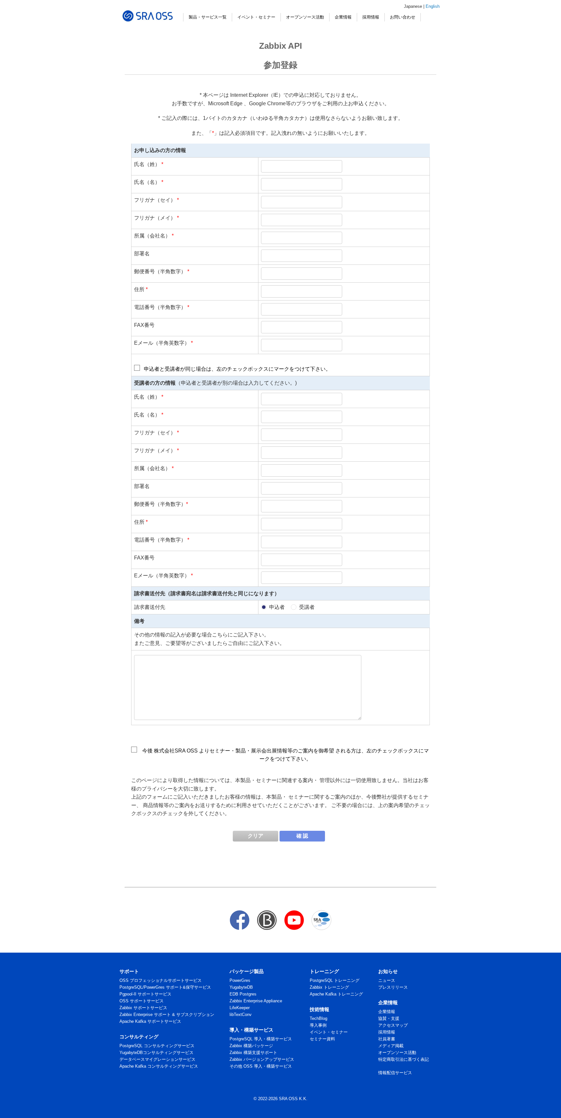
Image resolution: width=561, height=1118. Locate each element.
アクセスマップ (393, 1025)
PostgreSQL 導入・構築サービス (261, 1038)
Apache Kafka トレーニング (336, 994)
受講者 (307, 607)
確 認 (302, 836)
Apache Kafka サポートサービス (150, 1021)
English (433, 6)
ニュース (386, 980)
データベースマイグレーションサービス (157, 1059)
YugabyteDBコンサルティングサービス (156, 1052)
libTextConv (241, 1014)
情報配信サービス (395, 1072)
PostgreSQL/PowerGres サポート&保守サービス (165, 987)
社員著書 (386, 1038)
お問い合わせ (402, 17)
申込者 (277, 607)
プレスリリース (393, 987)
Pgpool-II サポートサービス (145, 994)
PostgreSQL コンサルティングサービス (156, 1045)
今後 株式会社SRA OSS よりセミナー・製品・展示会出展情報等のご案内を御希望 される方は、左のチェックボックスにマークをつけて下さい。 (285, 755)
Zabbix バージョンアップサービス (262, 1059)
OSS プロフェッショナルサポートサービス (160, 980)
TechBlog (318, 1018)
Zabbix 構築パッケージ (251, 1045)
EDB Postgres (243, 994)
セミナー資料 (322, 1038)
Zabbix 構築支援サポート (253, 1052)
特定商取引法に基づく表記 (403, 1059)
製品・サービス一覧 (208, 17)
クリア (255, 836)
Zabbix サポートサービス (143, 1007)
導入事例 (318, 1025)
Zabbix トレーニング (329, 987)
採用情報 (370, 17)
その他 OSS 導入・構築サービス (261, 1066)
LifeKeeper (240, 1007)
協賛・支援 (388, 1018)
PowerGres (240, 980)
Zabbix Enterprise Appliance (256, 1000)
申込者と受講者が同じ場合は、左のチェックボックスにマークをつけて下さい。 (237, 369)
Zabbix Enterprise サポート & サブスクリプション (166, 1014)
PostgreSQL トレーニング (334, 980)
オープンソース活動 (305, 17)
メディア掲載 (391, 1045)
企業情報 (343, 17)
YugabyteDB (241, 987)
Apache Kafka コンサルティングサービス (158, 1066)
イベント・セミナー (256, 17)
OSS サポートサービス (141, 1000)
